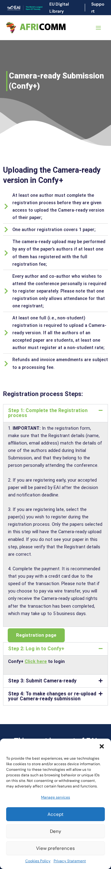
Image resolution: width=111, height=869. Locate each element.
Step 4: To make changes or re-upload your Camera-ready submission (52, 696)
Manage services (55, 797)
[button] (102, 746)
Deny (55, 831)
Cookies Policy (38, 860)
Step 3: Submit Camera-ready (42, 681)
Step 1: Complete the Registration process (48, 413)
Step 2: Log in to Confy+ (36, 649)
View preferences (55, 848)
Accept (55, 814)
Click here (36, 661)
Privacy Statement (70, 860)
